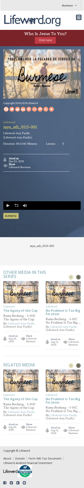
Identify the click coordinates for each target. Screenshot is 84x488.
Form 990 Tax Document (45, 458)
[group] (25, 205)
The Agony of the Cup (20, 311)
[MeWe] (34, 109)
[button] (7, 205)
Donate (20, 458)
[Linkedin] (23, 109)
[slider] (54, 205)
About (7, 458)
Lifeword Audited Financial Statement (27, 463)
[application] (42, 205)
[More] (51, 109)
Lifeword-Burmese (19, 167)
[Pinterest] (28, 109)
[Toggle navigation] (78, 17)
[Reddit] (17, 109)
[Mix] (40, 109)
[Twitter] (11, 109)
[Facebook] (6, 109)
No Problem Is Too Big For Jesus (63, 312)
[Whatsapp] (45, 109)
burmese (11, 216)
